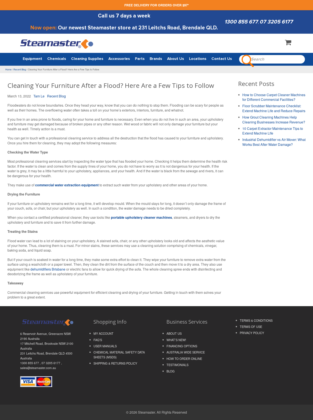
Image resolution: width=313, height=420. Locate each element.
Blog (171, 371)
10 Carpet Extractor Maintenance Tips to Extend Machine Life (272, 131)
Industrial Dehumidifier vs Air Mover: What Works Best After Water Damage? (274, 142)
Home (8, 69)
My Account (103, 333)
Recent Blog (19, 69)
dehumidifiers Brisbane (47, 269)
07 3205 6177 (276, 22)
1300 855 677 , (31, 363)
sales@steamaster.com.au (38, 368)
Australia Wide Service (186, 352)
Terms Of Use (251, 326)
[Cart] (288, 43)
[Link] (57, 43)
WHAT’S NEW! (176, 340)
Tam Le (39, 96)
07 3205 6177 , (52, 363)
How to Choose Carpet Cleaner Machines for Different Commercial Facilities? (273, 97)
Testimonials (177, 365)
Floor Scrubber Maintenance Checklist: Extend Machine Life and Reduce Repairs (273, 108)
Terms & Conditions (256, 320)
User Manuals (105, 346)
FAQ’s (97, 340)
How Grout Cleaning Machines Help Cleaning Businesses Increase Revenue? (273, 120)
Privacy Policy (252, 333)
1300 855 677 (241, 22)
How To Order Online (184, 358)
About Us (174, 333)
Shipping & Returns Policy (115, 363)
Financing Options (182, 346)
